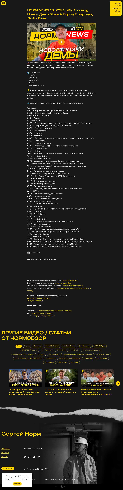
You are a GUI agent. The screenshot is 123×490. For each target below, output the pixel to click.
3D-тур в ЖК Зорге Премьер (39, 298)
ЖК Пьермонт (47, 350)
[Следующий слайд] (118, 383)
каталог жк (116, 8)
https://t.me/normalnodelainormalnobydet (54, 311)
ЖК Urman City (20, 358)
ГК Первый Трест (102, 354)
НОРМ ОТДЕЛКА (36, 358)
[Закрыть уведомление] (31, 475)
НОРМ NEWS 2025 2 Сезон (23, 354)
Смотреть (37, 346)
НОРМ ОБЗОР (61, 350)
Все (18, 346)
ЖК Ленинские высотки (91, 350)
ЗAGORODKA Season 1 (29, 350)
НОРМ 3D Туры (99, 346)
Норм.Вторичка (84, 346)
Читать (27, 346)
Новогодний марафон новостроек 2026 (77, 354)
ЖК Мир (62, 358)
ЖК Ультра (63, 362)
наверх (9, 468)
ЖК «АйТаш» (54, 354)
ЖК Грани (74, 362)
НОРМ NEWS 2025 (52, 346)
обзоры (117, 11)
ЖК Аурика (50, 358)
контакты (116, 14)
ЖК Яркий (74, 350)
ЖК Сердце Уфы (75, 358)
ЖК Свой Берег (68, 346)
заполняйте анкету (70, 281)
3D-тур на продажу (35, 301)
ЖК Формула (49, 362)
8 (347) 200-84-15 (33, 449)
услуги (118, 6)
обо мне (118, 3)
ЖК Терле (40, 354)
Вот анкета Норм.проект (73, 286)
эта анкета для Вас (63, 283)
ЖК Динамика (102, 358)
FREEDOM (89, 358)
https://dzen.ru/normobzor (44, 316)
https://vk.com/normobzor (42, 313)
